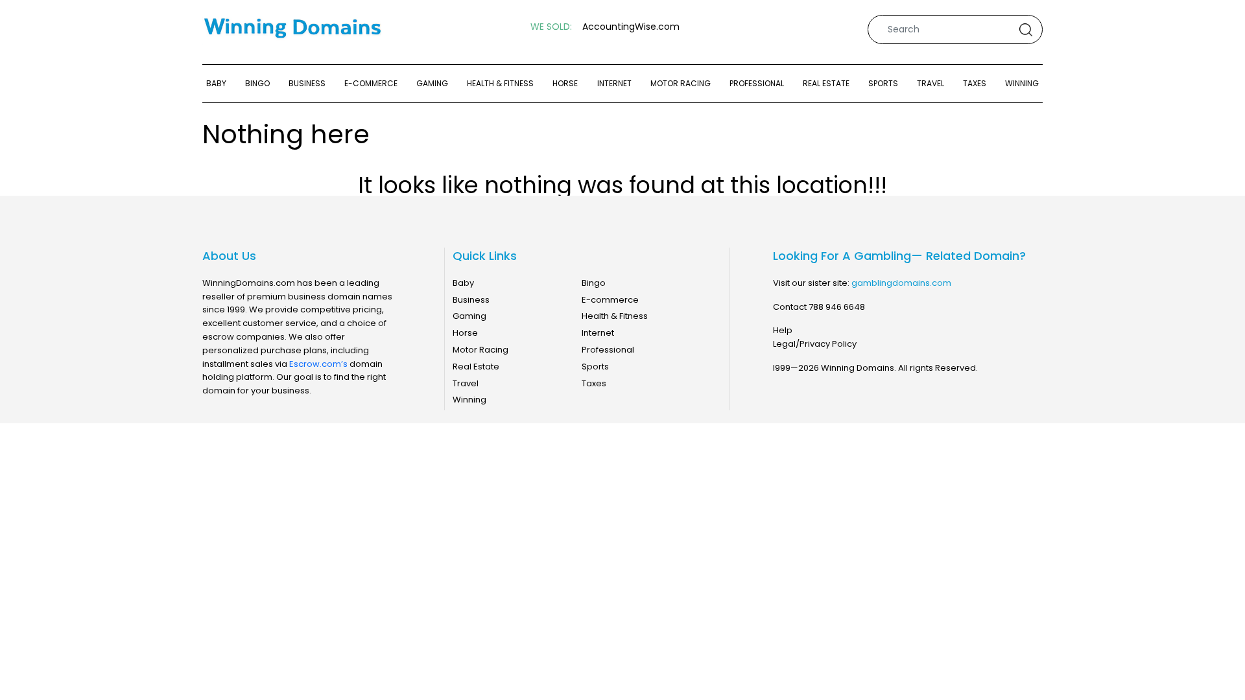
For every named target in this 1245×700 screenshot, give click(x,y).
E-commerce (370, 83)
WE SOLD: (551, 27)
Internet (614, 83)
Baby (216, 83)
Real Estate (826, 83)
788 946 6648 (837, 307)
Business (307, 83)
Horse (565, 83)
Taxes (974, 83)
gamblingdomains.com (901, 283)
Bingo (257, 83)
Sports (883, 83)
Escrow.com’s (318, 364)
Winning (1022, 83)
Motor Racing (680, 83)
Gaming (432, 83)
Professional (756, 83)
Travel (930, 83)
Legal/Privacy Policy (815, 344)
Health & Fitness (500, 83)
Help (782, 330)
